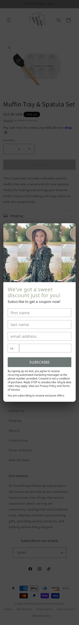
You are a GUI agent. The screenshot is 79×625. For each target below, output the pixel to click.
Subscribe (39, 362)
